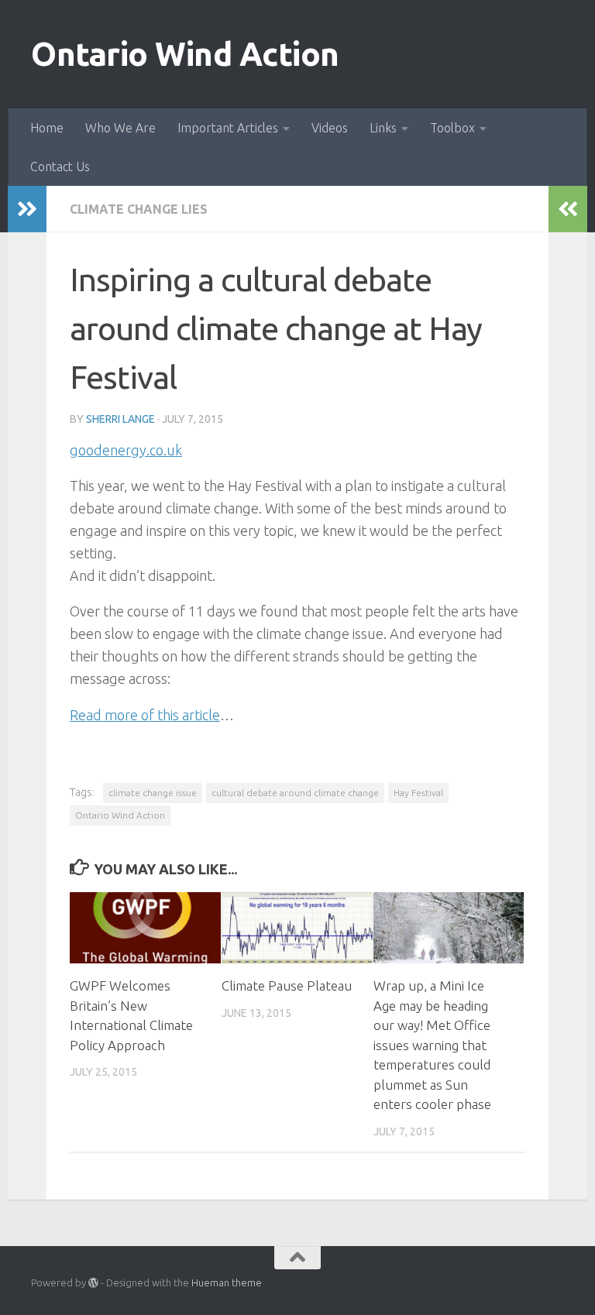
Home (47, 128)
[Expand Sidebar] (27, 209)
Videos (329, 128)
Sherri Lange (120, 419)
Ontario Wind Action (185, 54)
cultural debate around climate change (295, 793)
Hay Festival (418, 793)
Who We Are (120, 128)
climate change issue (152, 793)
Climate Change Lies (139, 209)
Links (383, 128)
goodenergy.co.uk (126, 450)
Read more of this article (145, 715)
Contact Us (60, 166)
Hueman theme (226, 1282)
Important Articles (227, 128)
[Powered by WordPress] (93, 1283)
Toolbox (452, 128)
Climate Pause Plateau (287, 985)
